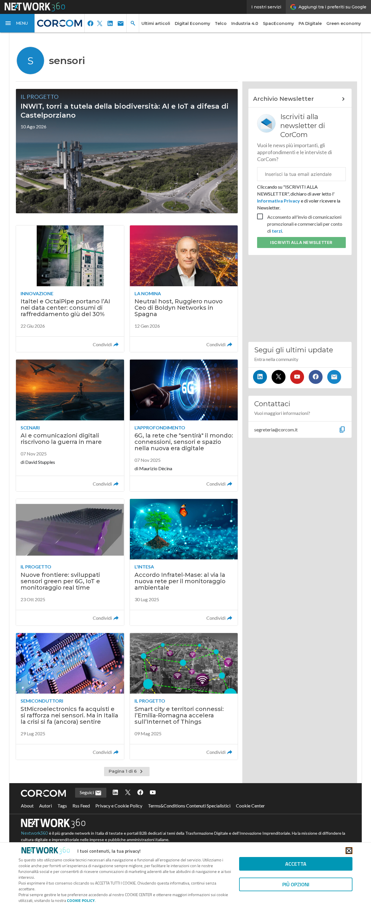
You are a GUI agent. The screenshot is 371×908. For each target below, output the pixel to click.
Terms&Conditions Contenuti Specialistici (189, 805)
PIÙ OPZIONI (295, 884)
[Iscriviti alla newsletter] (334, 377)
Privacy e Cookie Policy (118, 805)
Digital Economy (192, 23)
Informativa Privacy (279, 200)
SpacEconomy (278, 23)
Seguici (87, 792)
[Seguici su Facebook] (316, 377)
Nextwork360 (34, 833)
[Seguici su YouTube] (297, 377)
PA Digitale (310, 23)
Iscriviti (301, 242)
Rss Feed (81, 805)
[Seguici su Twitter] (278, 377)
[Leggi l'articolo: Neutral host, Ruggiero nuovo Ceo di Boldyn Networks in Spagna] (184, 288)
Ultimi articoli (155, 23)
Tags (62, 805)
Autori (45, 805)
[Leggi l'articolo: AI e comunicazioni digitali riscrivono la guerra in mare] (70, 425)
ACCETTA (295, 864)
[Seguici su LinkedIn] (260, 377)
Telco (221, 23)
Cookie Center (250, 805)
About (27, 805)
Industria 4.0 (244, 23)
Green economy (343, 23)
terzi (277, 231)
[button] (17, 23)
